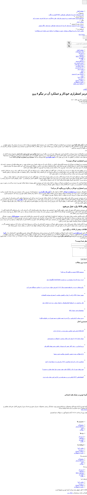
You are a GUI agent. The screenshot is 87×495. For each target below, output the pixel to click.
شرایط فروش (80, 18)
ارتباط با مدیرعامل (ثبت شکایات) (44, 31)
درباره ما (74, 31)
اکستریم (54, 14)
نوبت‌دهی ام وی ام (66, 25)
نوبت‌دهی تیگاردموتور (44, 25)
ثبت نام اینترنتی (43, 18)
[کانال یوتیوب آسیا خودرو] (78, 399)
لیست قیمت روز (70, 18)
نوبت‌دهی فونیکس (56, 25)
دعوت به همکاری (58, 31)
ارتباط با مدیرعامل (78, 83)
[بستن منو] (86, 88)
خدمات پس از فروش (78, 25)
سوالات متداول (68, 31)
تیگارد (50, 14)
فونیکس (67, 14)
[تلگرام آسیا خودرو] (83, 399)
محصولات (81, 425)
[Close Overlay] (86, 40)
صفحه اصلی (80, 11)
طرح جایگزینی (52, 18)
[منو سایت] (84, 2)
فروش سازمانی (61, 18)
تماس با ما (81, 31)
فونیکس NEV (61, 14)
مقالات (82, 22)
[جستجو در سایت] (69, 43)
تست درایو (36, 18)
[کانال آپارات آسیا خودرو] (81, 399)
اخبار (78, 22)
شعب (82, 27)
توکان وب (70, 493)
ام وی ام (72, 14)
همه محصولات (80, 14)
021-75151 (84, 409)
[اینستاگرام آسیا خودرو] (86, 399)
